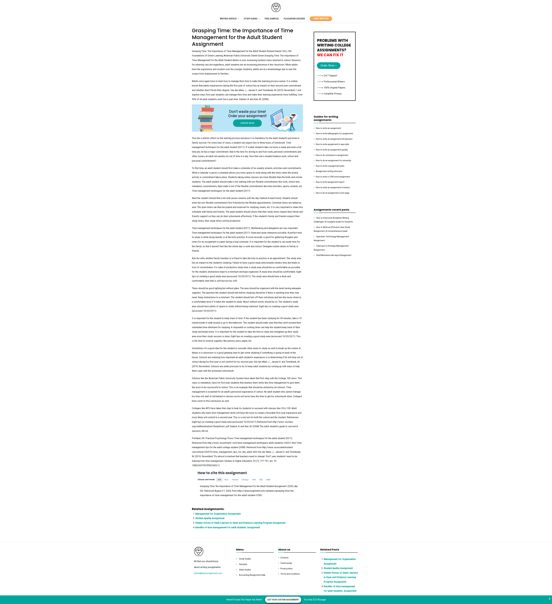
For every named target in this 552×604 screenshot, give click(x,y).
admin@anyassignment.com (208, 573)
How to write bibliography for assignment (334, 133)
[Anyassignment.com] (276, 11)
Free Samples (272, 19)
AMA (268, 480)
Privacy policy (286, 568)
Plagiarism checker (294, 19)
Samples (243, 564)
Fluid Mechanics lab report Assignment (333, 255)
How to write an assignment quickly (332, 150)
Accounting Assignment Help (252, 575)
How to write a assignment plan (330, 166)
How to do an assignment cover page (332, 193)
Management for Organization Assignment (218, 513)
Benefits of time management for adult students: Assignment (227, 527)
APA (219, 480)
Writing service (228, 19)
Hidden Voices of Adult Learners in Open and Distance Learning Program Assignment (240, 522)
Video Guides (245, 570)
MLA (226, 480)
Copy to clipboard (208, 491)
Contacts (284, 557)
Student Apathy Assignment (209, 518)
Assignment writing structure (329, 171)
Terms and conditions (290, 574)
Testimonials (286, 563)
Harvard (235, 480)
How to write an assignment (328, 128)
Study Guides (250, 19)
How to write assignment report (330, 182)
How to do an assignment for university (333, 160)
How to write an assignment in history (333, 187)
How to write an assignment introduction (334, 139)
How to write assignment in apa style (332, 144)
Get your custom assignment (283, 600)
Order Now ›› (329, 65)
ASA (254, 480)
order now (247, 123)
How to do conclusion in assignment (332, 155)
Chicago (245, 480)
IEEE (261, 480)
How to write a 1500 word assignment (333, 177)
